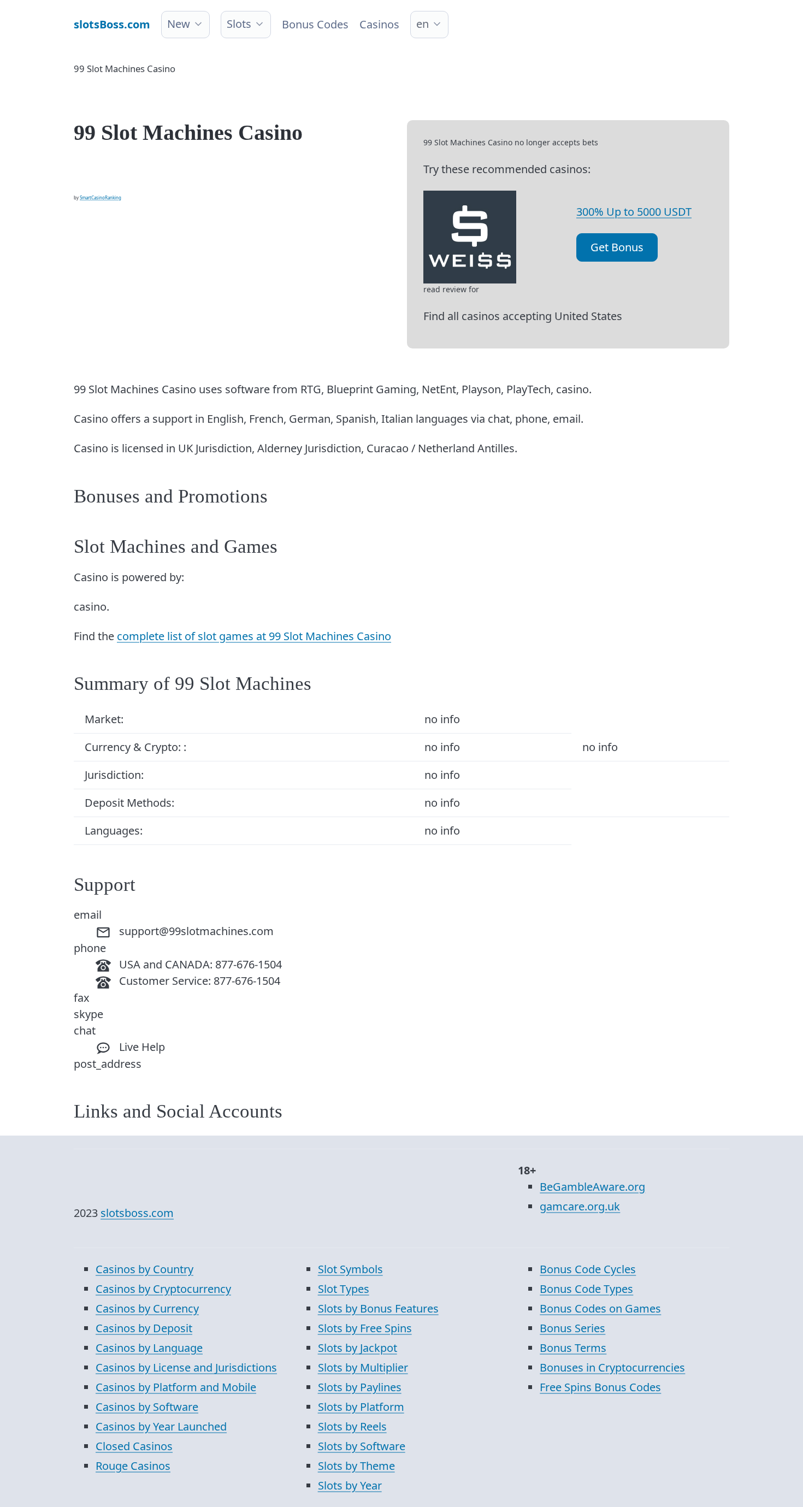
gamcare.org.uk (580, 1206)
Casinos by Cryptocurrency (163, 1288)
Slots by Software (361, 1446)
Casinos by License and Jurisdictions (186, 1367)
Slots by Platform (361, 1406)
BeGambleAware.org (592, 1186)
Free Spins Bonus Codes (600, 1387)
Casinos (379, 24)
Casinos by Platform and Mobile (176, 1387)
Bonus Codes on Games (600, 1308)
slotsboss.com (137, 1212)
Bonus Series (572, 1328)
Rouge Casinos (133, 1465)
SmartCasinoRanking (100, 197)
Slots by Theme (356, 1465)
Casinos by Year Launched (161, 1426)
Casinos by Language (149, 1347)
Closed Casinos (134, 1446)
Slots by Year (350, 1485)
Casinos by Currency (147, 1308)
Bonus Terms (573, 1347)
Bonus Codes (315, 24)
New (178, 23)
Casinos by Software (147, 1406)
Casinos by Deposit (144, 1328)
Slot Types (343, 1288)
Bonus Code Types (586, 1288)
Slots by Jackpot (357, 1347)
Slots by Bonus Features (378, 1308)
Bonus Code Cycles (588, 1269)
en (422, 23)
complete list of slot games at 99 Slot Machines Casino (254, 636)
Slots (239, 23)
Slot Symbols (350, 1269)
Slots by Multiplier (363, 1367)
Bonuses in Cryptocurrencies (612, 1367)
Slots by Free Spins (365, 1328)
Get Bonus (617, 247)
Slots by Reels (352, 1426)
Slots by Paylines (360, 1387)
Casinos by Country (144, 1269)
